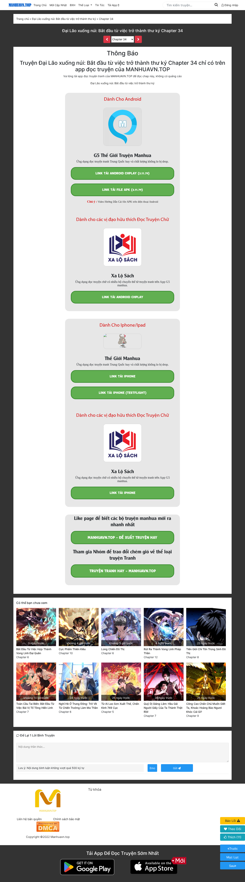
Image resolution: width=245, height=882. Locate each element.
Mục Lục (232, 857)
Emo (152, 768)
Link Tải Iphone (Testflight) (122, 392)
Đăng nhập (231, 5)
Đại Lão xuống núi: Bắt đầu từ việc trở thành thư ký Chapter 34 (122, 30)
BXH (72, 5)
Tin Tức (100, 5)
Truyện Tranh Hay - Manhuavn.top (122, 571)
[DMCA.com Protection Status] (47, 826)
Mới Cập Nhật (59, 5)
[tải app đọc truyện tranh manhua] (19, 5)
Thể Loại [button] (84, 5)
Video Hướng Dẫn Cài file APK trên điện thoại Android (128, 201)
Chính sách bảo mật (66, 819)
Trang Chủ (40, 5)
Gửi (175, 768)
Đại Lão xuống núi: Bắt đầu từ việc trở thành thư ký (122, 83)
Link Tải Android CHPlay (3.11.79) (122, 173)
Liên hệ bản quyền (29, 819)
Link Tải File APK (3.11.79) (122, 189)
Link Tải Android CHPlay (122, 297)
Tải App (113, 5)
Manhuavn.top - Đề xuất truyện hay (122, 537)
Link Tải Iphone (122, 376)
